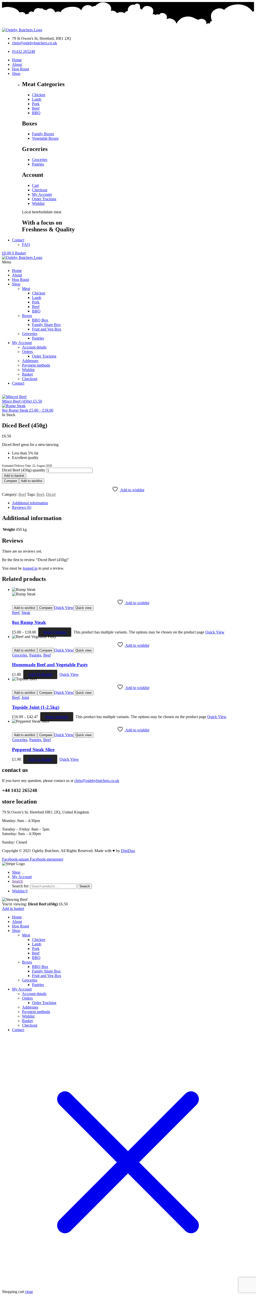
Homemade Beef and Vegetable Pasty (50, 664)
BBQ (36, 957)
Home (17, 917)
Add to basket (14, 475)
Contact (18, 1030)
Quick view (84, 608)
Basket (27, 1021)
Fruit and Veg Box (46, 976)
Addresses (30, 1007)
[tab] (133, 503)
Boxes (27, 962)
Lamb (36, 944)
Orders (27, 998)
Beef (22, 494)
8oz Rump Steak (29, 622)
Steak (26, 612)
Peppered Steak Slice (33, 749)
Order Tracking (44, 1003)
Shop (16, 930)
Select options (54, 632)
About (17, 921)
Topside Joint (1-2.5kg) (35, 707)
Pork (36, 948)
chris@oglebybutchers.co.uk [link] (96, 780)
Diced (51, 494)
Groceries (19, 655)
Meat (26, 935)
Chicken (38, 939)
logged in (30, 568)
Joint (25, 697)
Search (85, 886)
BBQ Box (40, 966)
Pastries (35, 655)
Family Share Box (46, 971)
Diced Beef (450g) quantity (23, 470)
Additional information (30, 503)
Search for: (20, 886)
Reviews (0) (21, 507)
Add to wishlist (31, 481)
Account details (34, 994)
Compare (10, 481)
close (29, 1291)
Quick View (64, 607)
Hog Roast (20, 926)
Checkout (29, 1025)
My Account (22, 989)
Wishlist (28, 1016)
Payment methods (36, 1012)
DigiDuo (128, 851)
